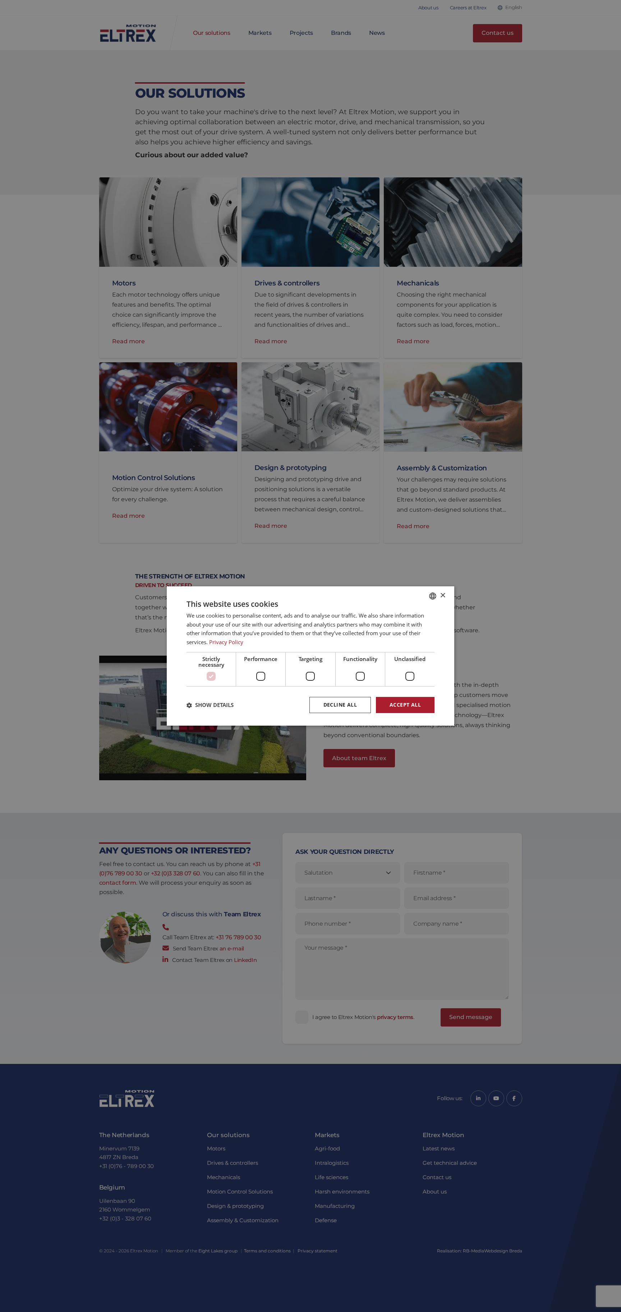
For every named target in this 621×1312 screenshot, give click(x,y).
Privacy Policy (226, 642)
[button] (210, 705)
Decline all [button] (340, 704)
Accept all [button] (405, 704)
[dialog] (310, 656)
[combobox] (432, 596)
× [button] (442, 595)
